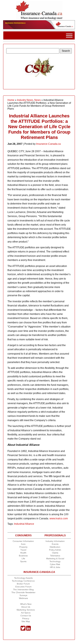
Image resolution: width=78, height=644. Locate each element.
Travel (23, 550)
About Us (25, 607)
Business (23, 555)
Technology (55, 561)
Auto (23, 544)
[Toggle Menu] (69, 35)
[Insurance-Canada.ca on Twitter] (23, 630)
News (37, 100)
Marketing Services (26, 610)
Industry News (25, 100)
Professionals (55, 535)
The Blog (23, 589)
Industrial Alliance (24, 523)
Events (55, 544)
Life (23, 558)
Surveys (23, 595)
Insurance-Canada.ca (48, 143)
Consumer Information (23, 541)
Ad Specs (25, 613)
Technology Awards (23, 578)
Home (10, 100)
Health (23, 553)
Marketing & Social (55, 558)
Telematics (55, 555)
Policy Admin (55, 550)
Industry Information (55, 541)
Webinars (23, 598)
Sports (23, 561)
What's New (25, 604)
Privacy (25, 618)
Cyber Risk (55, 564)
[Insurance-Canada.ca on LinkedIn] (28, 630)
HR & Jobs (55, 567)
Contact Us (25, 615)
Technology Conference (23, 581)
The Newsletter (23, 592)
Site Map (25, 621)
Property (23, 547)
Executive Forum (23, 586)
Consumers (23, 535)
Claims (55, 553)
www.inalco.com (59, 518)
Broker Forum (23, 584)
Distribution (55, 547)
